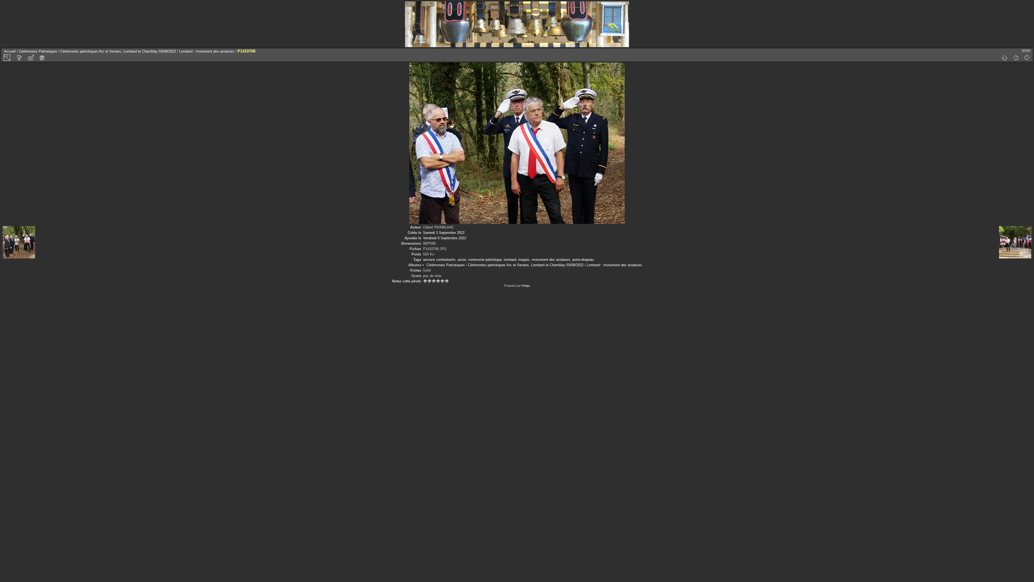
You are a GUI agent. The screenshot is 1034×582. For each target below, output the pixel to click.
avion (462, 260)
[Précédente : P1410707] (1015, 57)
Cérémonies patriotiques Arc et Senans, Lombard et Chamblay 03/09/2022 (118, 51)
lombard (510, 260)
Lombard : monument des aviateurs (206, 51)
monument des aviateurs (551, 260)
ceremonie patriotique (485, 260)
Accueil (10, 51)
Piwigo (526, 285)
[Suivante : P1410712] (1027, 57)
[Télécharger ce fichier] (42, 57)
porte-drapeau (583, 260)
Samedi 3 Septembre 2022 (443, 233)
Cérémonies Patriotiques (38, 51)
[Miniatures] (1004, 57)
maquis (524, 260)
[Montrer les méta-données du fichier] (30, 57)
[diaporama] (19, 57)
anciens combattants (439, 260)
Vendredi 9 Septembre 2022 (444, 238)
